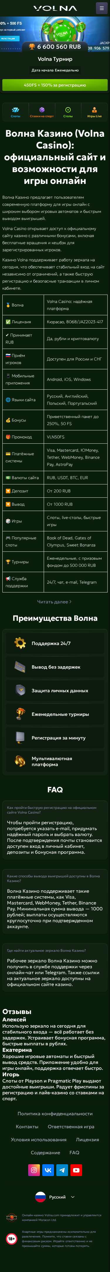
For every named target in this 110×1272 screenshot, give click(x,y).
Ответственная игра (71, 1126)
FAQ (74, 1152)
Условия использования (39, 1139)
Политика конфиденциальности (55, 1113)
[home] (55, 8)
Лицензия (87, 1139)
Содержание (45, 1152)
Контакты (27, 1126)
